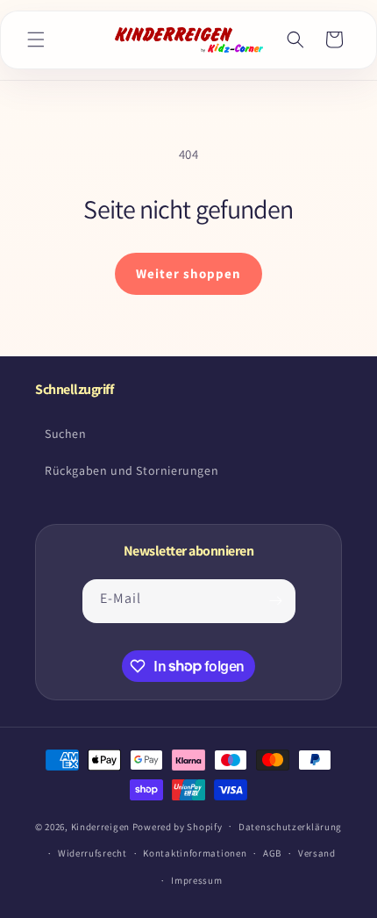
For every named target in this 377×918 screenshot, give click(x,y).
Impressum (196, 880)
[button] (36, 39)
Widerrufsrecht (92, 853)
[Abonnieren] (276, 601)
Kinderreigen (100, 826)
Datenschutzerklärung (290, 827)
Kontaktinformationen (194, 853)
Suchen (66, 433)
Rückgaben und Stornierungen (131, 470)
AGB (272, 853)
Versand (317, 853)
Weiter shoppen (188, 273)
